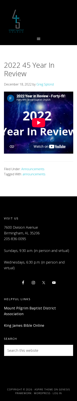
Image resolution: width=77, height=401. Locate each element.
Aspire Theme (44, 389)
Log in (57, 393)
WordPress (42, 393)
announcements (34, 174)
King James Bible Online (24, 325)
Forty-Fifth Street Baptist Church (16, 21)
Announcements (32, 169)
